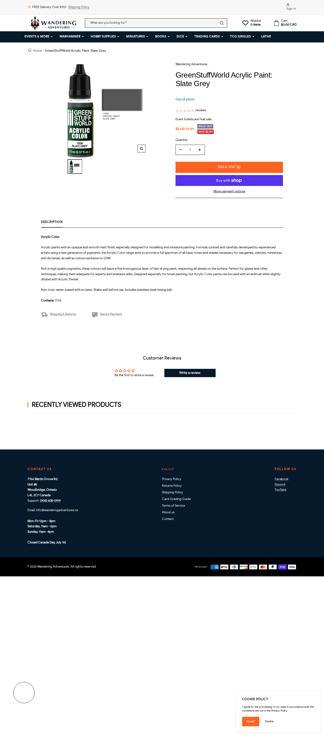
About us (168, 512)
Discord (280, 484)
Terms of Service (173, 505)
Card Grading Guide (176, 499)
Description (52, 222)
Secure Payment (111, 314)
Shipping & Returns (63, 314)
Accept (250, 721)
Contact (168, 519)
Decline (269, 721)
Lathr (266, 36)
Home (37, 50)
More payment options (229, 191)
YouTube (280, 489)
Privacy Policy (171, 479)
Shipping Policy (78, 7)
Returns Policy (172, 485)
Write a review (189, 373)
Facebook (281, 479)
